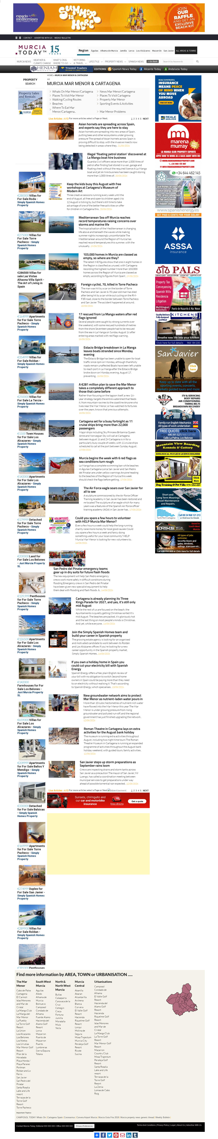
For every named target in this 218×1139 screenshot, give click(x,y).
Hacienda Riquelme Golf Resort (82, 1020)
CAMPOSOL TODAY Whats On (31, 1117)
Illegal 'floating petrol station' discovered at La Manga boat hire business (116, 156)
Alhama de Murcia (109, 50)
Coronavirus (69, 1117)
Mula (58, 1024)
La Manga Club (24, 1010)
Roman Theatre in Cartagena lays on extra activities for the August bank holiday (112, 730)
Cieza (58, 1011)
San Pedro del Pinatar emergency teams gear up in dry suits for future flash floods (81, 570)
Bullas (58, 994)
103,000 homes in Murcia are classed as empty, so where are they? (110, 256)
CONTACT (27, 37)
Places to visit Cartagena (115, 95)
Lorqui (78, 1027)
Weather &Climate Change (42, 61)
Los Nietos (21, 1040)
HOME (50, 75)
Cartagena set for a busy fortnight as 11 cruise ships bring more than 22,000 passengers (106, 424)
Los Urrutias (22, 1043)
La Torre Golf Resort (23, 1025)
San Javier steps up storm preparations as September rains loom (108, 764)
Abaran (78, 993)
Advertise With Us (194, 1125)
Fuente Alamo (43, 1017)
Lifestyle (94, 61)
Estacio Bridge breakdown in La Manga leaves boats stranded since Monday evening (110, 351)
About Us (181, 1125)
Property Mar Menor (112, 99)
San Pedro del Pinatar (23, 1082)
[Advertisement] (98, 844)
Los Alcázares (143, 50)
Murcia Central (79, 983)
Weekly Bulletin (162, 1117)
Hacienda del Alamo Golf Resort (42, 1024)
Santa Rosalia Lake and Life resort (23, 1091)
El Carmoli (21, 997)
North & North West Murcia (63, 985)
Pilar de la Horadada (21, 1055)
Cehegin (59, 1007)
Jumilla (123, 50)
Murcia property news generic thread (137, 1117)
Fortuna (59, 1014)
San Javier (169, 50)
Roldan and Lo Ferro (23, 1072)
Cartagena (21, 993)
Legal (172, 1125)
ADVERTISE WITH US (43, 37)
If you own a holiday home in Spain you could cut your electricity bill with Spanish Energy (99, 665)
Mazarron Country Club (101, 1052)
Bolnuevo (41, 1003)
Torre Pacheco (23, 1107)
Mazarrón (157, 50)
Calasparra (60, 997)
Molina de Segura (80, 1032)
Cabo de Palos (23, 990)
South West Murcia (43, 983)
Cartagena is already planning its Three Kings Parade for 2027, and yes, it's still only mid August (105, 602)
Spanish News (136, 61)
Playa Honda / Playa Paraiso (23, 1062)
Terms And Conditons (146, 1125)
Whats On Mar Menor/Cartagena (72, 91)
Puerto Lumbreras (41, 1045)
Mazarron (41, 1033)
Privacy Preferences (84, 1126)
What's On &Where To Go (60, 61)
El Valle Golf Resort (81, 1012)
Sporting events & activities (116, 103)
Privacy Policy (163, 1125)
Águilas (94, 50)
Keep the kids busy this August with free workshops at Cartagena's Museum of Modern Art (94, 187)
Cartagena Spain (55, 1117)
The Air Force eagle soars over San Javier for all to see (113, 490)
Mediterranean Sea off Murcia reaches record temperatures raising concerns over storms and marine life (107, 221)
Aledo (39, 993)
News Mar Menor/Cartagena (117, 91)
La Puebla (21, 1020)
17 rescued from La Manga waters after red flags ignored (108, 316)
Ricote (78, 1050)
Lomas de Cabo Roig (102, 1092)
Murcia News (24, 61)
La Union (21, 1030)
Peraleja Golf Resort (81, 1045)
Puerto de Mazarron (41, 1039)
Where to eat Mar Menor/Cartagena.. (64, 109)
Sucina (78, 1054)
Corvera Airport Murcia (86, 1117)
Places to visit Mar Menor (68, 95)
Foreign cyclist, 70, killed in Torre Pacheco (109, 285)
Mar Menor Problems (113, 111)
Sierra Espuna (43, 1050)
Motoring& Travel (79, 61)
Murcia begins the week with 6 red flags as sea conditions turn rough (107, 460)
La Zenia (98, 1086)
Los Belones (22, 1037)
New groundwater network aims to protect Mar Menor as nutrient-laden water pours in (113, 697)
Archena (79, 1000)
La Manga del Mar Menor (23, 1015)
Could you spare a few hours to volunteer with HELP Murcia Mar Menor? (103, 520)
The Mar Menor (21, 983)
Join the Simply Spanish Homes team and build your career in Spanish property (100, 634)
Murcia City (81, 1040)
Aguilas (39, 990)
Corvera (79, 1007)
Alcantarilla (80, 997)
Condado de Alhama (42, 1012)
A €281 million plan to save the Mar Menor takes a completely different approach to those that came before (107, 388)
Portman (20, 1067)
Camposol (41, 1007)
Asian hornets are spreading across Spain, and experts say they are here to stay (107, 126)
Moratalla (60, 1021)
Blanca (78, 1003)
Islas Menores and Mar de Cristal (23, 1004)
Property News (114, 61)
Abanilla (79, 990)
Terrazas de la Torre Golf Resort (23, 1101)
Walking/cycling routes (66, 99)
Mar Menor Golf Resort (24, 1049)
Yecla (58, 1028)
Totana (39, 1054)
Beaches (57, 103)
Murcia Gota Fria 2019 (108, 1117)
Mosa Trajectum (83, 1037)
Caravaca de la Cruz (62, 1003)
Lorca (131, 50)
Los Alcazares (23, 1033)
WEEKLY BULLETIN (62, 37)
